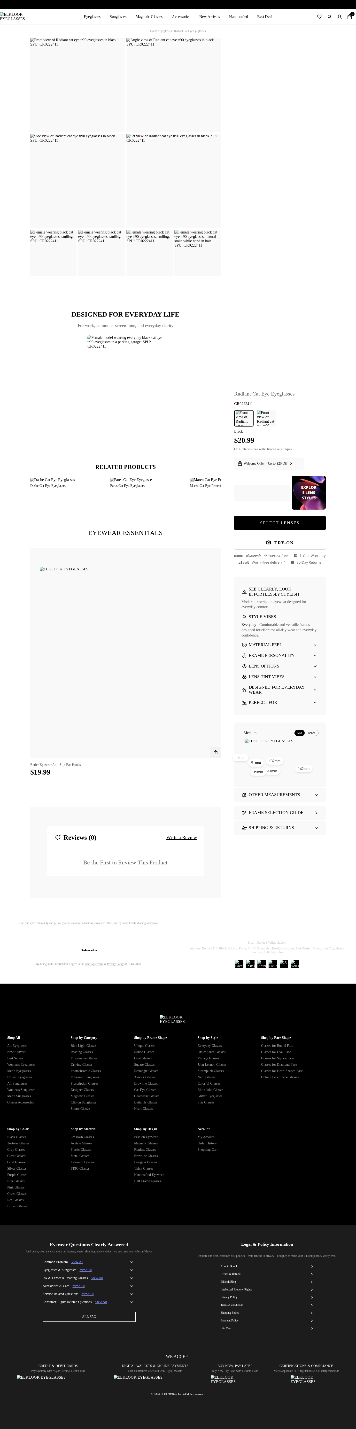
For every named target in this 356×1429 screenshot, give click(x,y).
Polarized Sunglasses (85, 1077)
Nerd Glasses (206, 1077)
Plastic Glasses (81, 1149)
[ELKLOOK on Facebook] (239, 964)
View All (77, 1262)
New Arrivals (209, 17)
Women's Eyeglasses (21, 1064)
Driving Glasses (81, 1064)
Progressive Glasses (84, 1058)
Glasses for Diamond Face (279, 1064)
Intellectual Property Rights (236, 1289)
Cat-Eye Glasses (145, 1090)
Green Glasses (16, 1194)
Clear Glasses (16, 1156)
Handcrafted (238, 17)
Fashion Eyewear (146, 1137)
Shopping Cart (207, 1149)
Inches (312, 732)
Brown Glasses (17, 1206)
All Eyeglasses (17, 1046)
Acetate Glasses (81, 1143)
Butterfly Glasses (145, 1102)
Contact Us (325, 930)
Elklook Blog (228, 1281)
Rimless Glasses (145, 1149)
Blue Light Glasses (83, 1046)
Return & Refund (248, 930)
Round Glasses (144, 1052)
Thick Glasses (143, 1168)
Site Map (226, 1328)
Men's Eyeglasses (19, 1071)
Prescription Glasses (84, 1083)
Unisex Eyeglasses (19, 1077)
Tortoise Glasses (18, 1143)
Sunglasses (118, 17)
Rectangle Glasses (146, 1071)
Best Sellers (15, 1058)
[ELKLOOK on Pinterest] (261, 964)
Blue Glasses (15, 1181)
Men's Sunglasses (19, 1096)
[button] (319, 16)
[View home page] (16, 16)
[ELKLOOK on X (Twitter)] (284, 964)
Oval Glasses (143, 1058)
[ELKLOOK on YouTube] (295, 964)
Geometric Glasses (146, 1096)
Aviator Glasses (144, 1077)
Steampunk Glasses (211, 1071)
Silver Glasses (16, 1168)
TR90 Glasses (80, 1168)
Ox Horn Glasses (82, 1137)
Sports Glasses (80, 1109)
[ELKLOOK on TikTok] (273, 964)
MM (299, 732)
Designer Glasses (82, 1090)
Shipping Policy (289, 930)
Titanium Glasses (82, 1162)
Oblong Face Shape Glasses (280, 1077)
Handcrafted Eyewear (149, 1175)
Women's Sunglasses (21, 1090)
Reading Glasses (82, 1052)
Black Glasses (16, 1137)
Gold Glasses (16, 1162)
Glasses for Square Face (277, 1058)
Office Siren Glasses (211, 1052)
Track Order (209, 930)
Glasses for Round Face (277, 1046)
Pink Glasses (15, 1187)
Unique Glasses (144, 1046)
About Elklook (229, 1266)
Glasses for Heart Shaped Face (282, 1071)
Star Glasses (206, 1102)
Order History (207, 1143)
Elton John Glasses (210, 1090)
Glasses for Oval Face (276, 1052)
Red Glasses (15, 1200)
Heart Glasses (143, 1109)
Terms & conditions (232, 1305)
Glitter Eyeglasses (210, 1096)
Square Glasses (144, 1064)
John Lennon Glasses (212, 1064)
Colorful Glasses (209, 1083)
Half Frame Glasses (147, 1181)
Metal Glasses (80, 1156)
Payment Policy (230, 1320)
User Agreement (94, 964)
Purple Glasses (17, 1175)
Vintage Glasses (208, 1058)
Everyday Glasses (210, 1046)
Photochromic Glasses (86, 1071)
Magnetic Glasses (149, 17)
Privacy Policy (115, 964)
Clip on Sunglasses (83, 1102)
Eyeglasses (92, 17)
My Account (206, 1137)
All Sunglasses (17, 1083)
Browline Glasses (146, 1083)
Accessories (181, 17)
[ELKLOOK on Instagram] (250, 964)
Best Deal (264, 17)
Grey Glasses (16, 1149)
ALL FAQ (89, 1317)
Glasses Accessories (20, 1102)
